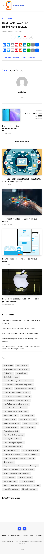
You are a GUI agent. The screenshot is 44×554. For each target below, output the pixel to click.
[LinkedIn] (17, 70)
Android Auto (8, 365)
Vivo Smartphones (27, 481)
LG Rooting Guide (27, 415)
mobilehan (22, 92)
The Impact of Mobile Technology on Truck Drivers (18, 328)
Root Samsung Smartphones (13, 443)
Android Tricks (21, 373)
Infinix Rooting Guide (10, 415)
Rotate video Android (11, 450)
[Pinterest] (25, 37)
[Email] (31, 37)
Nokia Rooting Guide (30, 423)
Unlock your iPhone (25, 477)
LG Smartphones (9, 419)
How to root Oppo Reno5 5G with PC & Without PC (11, 128)
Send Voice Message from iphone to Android (19, 458)
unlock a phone (9, 477)
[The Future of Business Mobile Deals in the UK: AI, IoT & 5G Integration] (22, 162)
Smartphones (8, 462)
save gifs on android (31, 454)
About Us (5, 535)
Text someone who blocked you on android (18, 470)
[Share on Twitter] (19, 37)
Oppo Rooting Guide (10, 427)
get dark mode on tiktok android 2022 (16, 400)
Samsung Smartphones (12, 454)
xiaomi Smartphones (29, 489)
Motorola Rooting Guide (27, 419)
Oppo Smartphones (27, 427)
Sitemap (39, 535)
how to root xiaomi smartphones (15, 412)
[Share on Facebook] (13, 37)
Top (22, 550)
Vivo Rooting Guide (10, 481)
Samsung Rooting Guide (30, 450)
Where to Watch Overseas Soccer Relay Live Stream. (21, 485)
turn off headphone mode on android (16, 473)
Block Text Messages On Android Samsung (18, 381)
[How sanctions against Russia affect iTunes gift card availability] (22, 282)
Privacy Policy (28, 535)
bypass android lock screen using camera (18, 385)
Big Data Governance (11, 377)
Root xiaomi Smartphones (12, 446)
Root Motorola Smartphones (13, 435)
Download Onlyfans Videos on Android (16, 392)
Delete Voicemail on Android (25, 388)
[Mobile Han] (15, 5)
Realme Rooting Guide (11, 431)
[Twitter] (19, 528)
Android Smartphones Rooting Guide (16, 369)
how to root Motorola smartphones (16, 404)
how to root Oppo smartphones (15, 408)
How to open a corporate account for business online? (20, 333)
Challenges (7, 388)
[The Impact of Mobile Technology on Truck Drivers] (22, 202)
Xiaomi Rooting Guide (11, 489)
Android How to (22, 365)
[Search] (39, 5)
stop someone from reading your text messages (20, 466)
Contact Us (15, 535)
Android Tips (8, 373)
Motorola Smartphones (11, 423)
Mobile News (7, 18)
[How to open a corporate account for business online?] (22, 242)
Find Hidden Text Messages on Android (17, 396)
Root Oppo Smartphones (12, 439)
